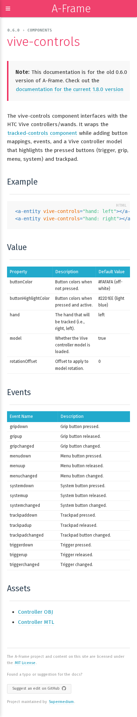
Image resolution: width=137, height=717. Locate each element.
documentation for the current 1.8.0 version (69, 89)
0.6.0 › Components (29, 30)
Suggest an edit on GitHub (36, 688)
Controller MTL (36, 622)
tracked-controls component (42, 133)
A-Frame (71, 8)
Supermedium (61, 701)
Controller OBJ (35, 612)
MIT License (25, 663)
